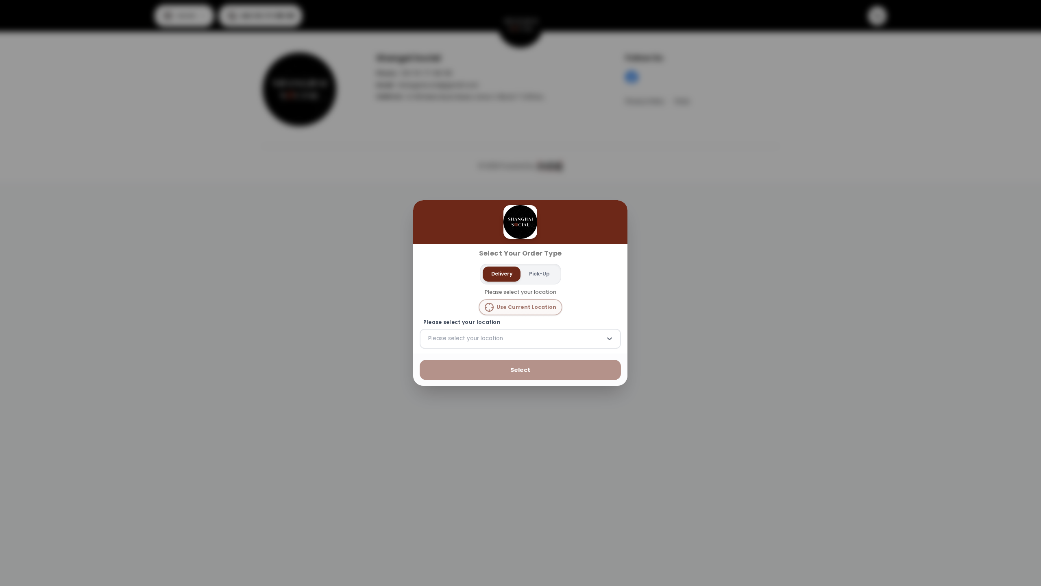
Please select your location (462, 322)
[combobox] (429, 338)
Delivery (501, 273)
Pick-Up (539, 273)
